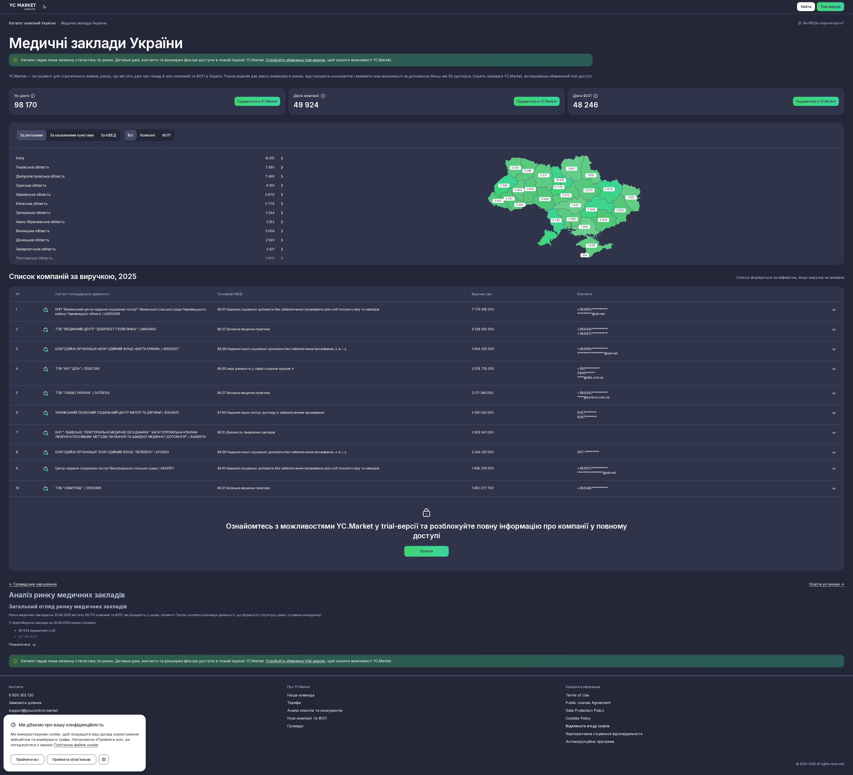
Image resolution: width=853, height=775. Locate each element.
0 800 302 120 (21, 695)
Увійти (806, 6)
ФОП (166, 135)
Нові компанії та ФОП (307, 718)
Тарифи (294, 702)
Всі (130, 135)
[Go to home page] (23, 6)
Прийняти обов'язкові (71, 759)
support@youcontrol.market (33, 710)
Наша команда (300, 695)
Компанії (147, 135)
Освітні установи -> (826, 584)
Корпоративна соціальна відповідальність (604, 734)
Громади (295, 726)
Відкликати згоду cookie (588, 726)
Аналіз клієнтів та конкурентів (314, 710)
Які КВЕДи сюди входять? (823, 23)
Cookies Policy (578, 718)
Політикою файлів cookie (76, 745)
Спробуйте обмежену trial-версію (295, 60)
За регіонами (31, 135)
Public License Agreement (588, 702)
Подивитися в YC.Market (257, 101)
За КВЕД (108, 135)
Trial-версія (830, 6)
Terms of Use (577, 695)
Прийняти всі (27, 759)
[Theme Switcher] (44, 6)
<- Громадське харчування (33, 584)
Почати (426, 551)
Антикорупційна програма (590, 741)
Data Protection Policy (585, 710)
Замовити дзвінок (25, 702)
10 (312, 488)
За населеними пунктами (72, 135)
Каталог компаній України (32, 23)
